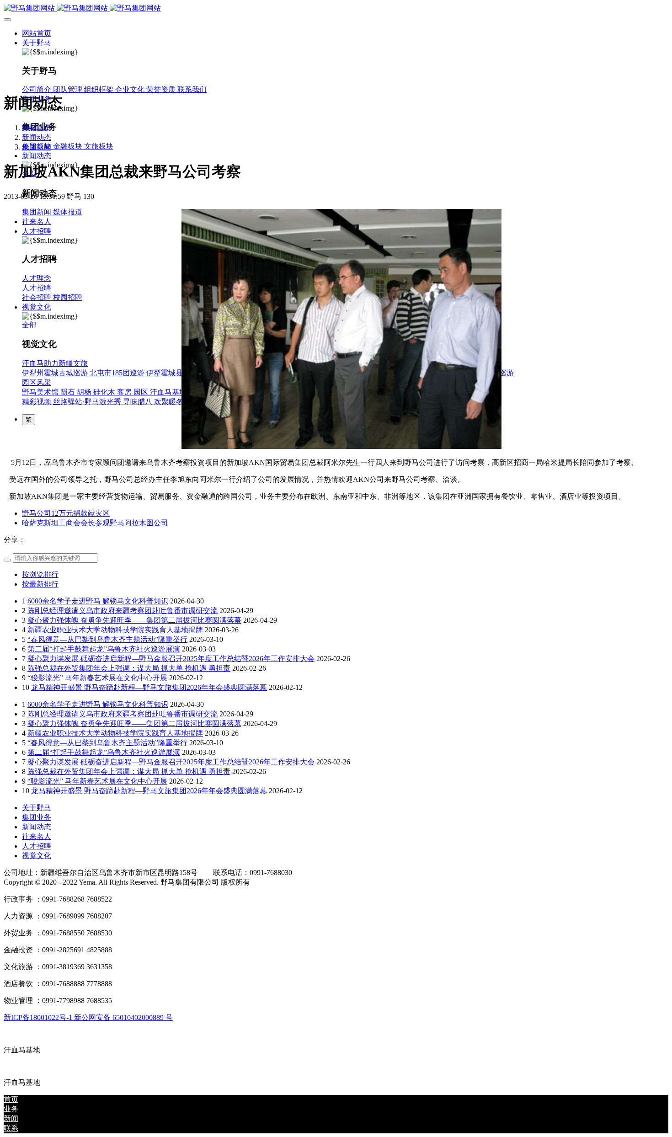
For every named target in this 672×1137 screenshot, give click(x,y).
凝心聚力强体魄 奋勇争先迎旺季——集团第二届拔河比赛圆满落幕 (134, 620)
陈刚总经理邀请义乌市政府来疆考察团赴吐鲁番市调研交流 (122, 610)
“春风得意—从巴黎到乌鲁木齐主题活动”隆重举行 (107, 639)
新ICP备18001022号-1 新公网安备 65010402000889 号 (88, 1017)
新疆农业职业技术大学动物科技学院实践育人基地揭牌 (115, 630)
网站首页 (36, 33)
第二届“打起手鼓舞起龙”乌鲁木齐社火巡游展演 (103, 649)
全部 (29, 325)
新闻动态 (36, 137)
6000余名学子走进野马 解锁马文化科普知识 (97, 601)
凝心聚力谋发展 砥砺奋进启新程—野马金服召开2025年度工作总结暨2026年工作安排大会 (171, 658)
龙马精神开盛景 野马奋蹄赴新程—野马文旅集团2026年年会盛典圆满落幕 (149, 687)
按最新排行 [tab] (40, 584)
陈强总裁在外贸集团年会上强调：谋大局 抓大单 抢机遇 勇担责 (128, 668)
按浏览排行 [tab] (40, 574)
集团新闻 (36, 147)
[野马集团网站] (336, 8)
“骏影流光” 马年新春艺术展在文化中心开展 (97, 678)
